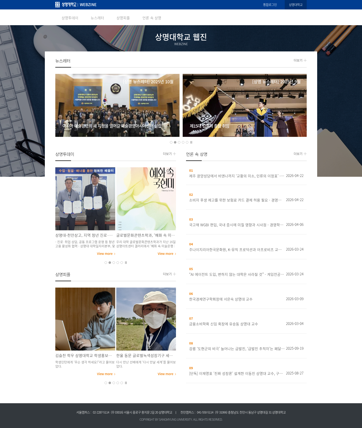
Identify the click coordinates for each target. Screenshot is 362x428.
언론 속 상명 (151, 18)
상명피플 (123, 18)
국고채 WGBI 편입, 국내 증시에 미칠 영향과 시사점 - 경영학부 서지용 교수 (237, 225)
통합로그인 (270, 4)
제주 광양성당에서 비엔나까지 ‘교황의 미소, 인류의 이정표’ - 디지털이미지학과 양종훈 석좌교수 (237, 176)
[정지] (191, 142)
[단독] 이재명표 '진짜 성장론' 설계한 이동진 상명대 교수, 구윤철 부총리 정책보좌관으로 (237, 373)
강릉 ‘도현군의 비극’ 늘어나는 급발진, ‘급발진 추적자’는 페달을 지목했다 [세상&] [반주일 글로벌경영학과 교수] (237, 348)
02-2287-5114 (101, 412)
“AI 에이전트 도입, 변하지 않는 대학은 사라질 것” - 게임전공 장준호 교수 (237, 274)
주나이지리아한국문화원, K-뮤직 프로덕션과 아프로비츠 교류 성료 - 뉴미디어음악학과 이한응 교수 (237, 249)
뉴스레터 (97, 18)
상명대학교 (296, 4)
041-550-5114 (205, 412)
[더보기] (85, 198)
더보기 (298, 60)
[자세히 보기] (117, 111)
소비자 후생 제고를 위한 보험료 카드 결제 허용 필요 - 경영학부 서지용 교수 (237, 200)
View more (104, 253)
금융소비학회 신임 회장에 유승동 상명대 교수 (223, 324)
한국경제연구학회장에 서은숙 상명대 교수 (221, 299)
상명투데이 (70, 18)
